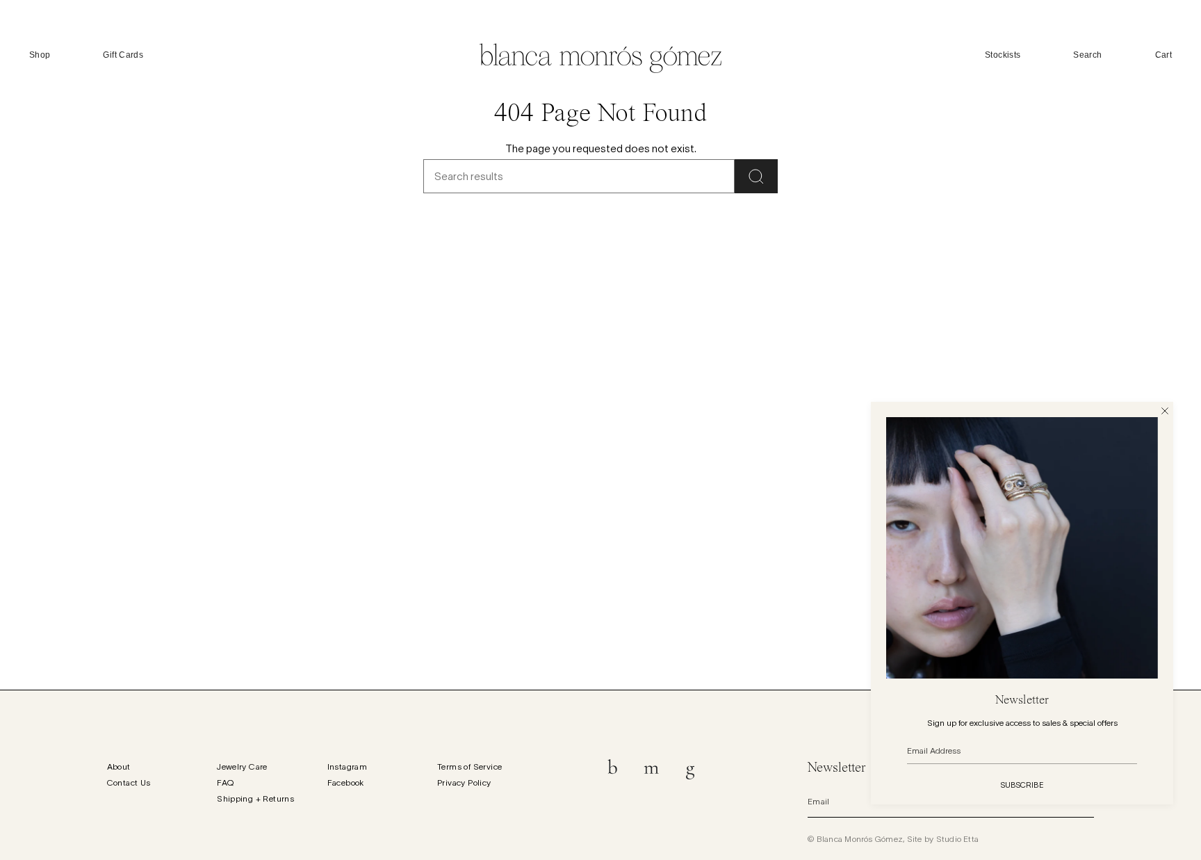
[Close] (1165, 410)
